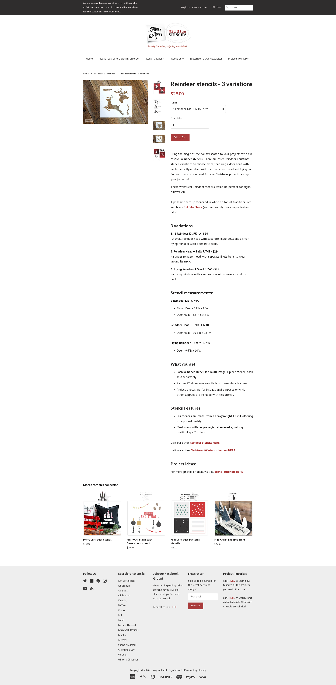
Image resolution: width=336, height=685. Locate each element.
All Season (124, 595)
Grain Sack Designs (128, 630)
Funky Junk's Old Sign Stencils (167, 670)
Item (174, 102)
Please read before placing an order (119, 58)
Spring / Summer (127, 644)
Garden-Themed (127, 625)
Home (89, 58)
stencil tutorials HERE (229, 472)
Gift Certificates (126, 580)
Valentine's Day (126, 649)
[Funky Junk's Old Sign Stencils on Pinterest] (98, 581)
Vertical (122, 654)
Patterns (122, 640)
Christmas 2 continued (104, 74)
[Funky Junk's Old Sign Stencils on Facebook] (92, 581)
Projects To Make (238, 58)
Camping (122, 600)
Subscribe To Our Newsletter (206, 58)
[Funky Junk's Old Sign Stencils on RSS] (92, 589)
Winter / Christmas (128, 659)
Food (121, 620)
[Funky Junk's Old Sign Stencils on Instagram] (105, 581)
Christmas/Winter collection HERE (213, 450)
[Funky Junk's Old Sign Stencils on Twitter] (85, 581)
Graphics (122, 635)
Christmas (123, 590)
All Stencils (124, 585)
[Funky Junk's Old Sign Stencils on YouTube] (85, 589)
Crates (121, 610)
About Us (176, 58)
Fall (120, 615)
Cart (219, 7)
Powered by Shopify (195, 670)
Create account (199, 7)
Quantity (176, 118)
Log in (184, 7)
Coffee (122, 605)
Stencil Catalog (154, 58)
